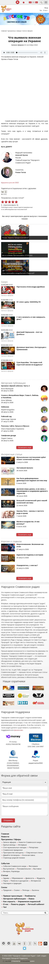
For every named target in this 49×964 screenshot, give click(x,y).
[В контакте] (19, 943)
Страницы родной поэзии (14, 858)
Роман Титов (20, 172)
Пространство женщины (13, 853)
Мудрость (41, 878)
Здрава (6, 878)
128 (30, 2)
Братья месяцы (9, 845)
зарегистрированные (25, 207)
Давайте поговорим (11, 855)
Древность (29, 878)
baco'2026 (8, 961)
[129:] (24, 19)
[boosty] (40, 943)
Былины (35, 890)
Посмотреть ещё (24, 447)
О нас (5, 904)
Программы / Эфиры (11, 839)
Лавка (31, 899)
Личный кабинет (36, 904)
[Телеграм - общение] (9, 943)
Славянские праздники (13, 850)
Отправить (8, 820)
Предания (7, 890)
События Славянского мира (14, 866)
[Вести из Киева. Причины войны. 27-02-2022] (24, 250)
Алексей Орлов (21, 155)
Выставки (37, 869)
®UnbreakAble (25, 961)
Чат (41, 10)
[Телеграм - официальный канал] (3, 943)
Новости (5, 837)
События (5, 863)
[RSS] (35, 943)
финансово (18, 730)
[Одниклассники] (24, 943)
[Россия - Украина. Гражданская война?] (24, 232)
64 (33, 2)
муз (36, 2)
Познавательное (24, 869)
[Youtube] (14, 943)
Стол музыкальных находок (15, 847)
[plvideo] (45, 943)
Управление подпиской (29, 901)
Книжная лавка (28, 855)
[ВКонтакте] (2, 191)
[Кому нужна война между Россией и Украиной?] (24, 267)
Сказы (4, 887)
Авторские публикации (14, 899)
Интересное (36, 881)
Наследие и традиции (12, 883)
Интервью (22, 845)
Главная (5, 834)
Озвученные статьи (34, 853)
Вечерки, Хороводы (11, 871)
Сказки (17, 890)
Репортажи (33, 847)
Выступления (8, 869)
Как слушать (9, 901)
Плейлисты (30, 896)
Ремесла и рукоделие (19, 881)
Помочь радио (18, 904)
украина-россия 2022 (10, 183)
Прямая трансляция (12, 896)
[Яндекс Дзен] (30, 943)
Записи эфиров (17, 45)
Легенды (26, 890)
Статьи (4, 875)
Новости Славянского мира (29, 842)
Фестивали (33, 866)
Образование (17, 878)
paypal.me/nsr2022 (36, 763)
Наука (5, 881)
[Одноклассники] (5, 191)
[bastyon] (24, 948)
